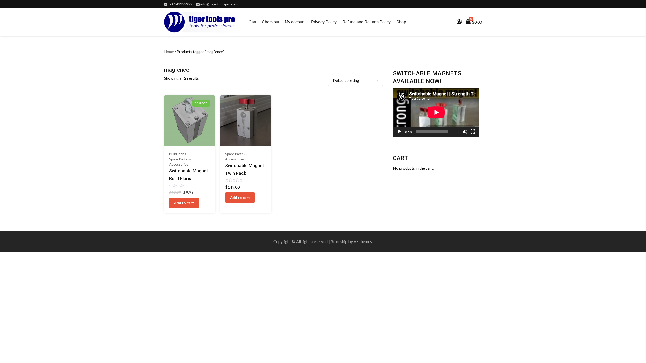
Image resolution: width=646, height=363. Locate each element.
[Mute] (464, 131)
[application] (436, 112)
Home (169, 51)
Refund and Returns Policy (366, 22)
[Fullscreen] (472, 131)
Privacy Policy (324, 22)
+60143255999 (180, 4)
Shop (401, 22)
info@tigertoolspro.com (219, 4)
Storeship (339, 241)
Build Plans (177, 154)
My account (295, 22)
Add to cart (184, 203)
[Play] (399, 131)
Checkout (270, 22)
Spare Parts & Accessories (180, 161)
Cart (252, 22)
